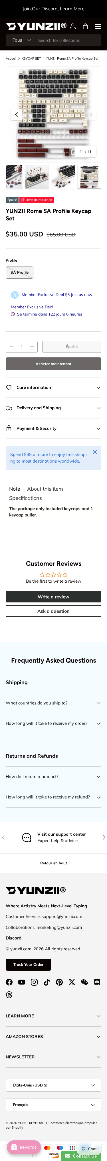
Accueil (11, 58)
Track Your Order (28, 964)
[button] (85, 26)
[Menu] (98, 26)
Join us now (81, 294)
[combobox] (53, 40)
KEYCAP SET (31, 58)
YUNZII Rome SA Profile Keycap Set (72, 58)
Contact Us (83, 1156)
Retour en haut (53, 863)
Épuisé (72, 346)
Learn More (72, 8)
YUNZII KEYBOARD (32, 1123)
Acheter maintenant (53, 363)
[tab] (15, 489)
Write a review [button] (53, 597)
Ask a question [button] (53, 611)
